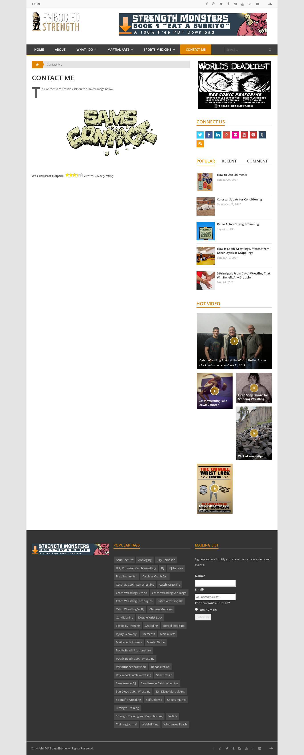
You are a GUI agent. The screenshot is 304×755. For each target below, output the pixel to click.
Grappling (151, 626)
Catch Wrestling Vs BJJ (130, 609)
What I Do (85, 49)
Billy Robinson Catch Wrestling (136, 568)
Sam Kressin (164, 675)
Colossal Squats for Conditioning (239, 199)
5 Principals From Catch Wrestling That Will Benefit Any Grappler (243, 275)
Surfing (172, 716)
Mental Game (156, 642)
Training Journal (126, 724)
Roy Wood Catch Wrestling (133, 675)
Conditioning (124, 617)
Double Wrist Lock (150, 617)
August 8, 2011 (226, 229)
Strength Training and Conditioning (139, 716)
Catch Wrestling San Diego (169, 593)
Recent (229, 161)
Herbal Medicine (173, 626)
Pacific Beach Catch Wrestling (135, 659)
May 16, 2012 (225, 282)
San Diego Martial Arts (170, 691)
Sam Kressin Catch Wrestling (159, 683)
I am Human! (208, 610)
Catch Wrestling (169, 585)
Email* (200, 589)
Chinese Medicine (160, 609)
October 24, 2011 (227, 180)
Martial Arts (118, 49)
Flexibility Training (128, 626)
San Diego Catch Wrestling (133, 691)
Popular (206, 161)
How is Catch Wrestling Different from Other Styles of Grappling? (243, 251)
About (60, 49)
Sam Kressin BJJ (126, 683)
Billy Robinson (166, 560)
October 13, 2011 (227, 258)
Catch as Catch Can (155, 576)
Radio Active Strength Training (238, 224)
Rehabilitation (160, 667)
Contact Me (196, 49)
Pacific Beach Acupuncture (133, 650)
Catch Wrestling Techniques (134, 601)
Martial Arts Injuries (129, 642)
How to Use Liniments (232, 175)
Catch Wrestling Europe (131, 593)
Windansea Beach (175, 724)
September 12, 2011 (229, 204)
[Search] (270, 50)
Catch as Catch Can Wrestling (135, 585)
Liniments (148, 634)
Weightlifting (150, 724)
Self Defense (154, 700)
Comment (257, 161)
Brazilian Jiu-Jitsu (126, 576)
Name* (200, 576)
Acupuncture (124, 560)
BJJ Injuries (176, 568)
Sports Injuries (176, 700)
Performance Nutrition (131, 667)
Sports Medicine (157, 49)
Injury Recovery (126, 634)
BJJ (162, 568)
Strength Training (127, 708)
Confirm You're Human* (212, 603)
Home (36, 4)
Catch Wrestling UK (170, 601)
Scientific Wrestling (128, 700)
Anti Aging (145, 560)
